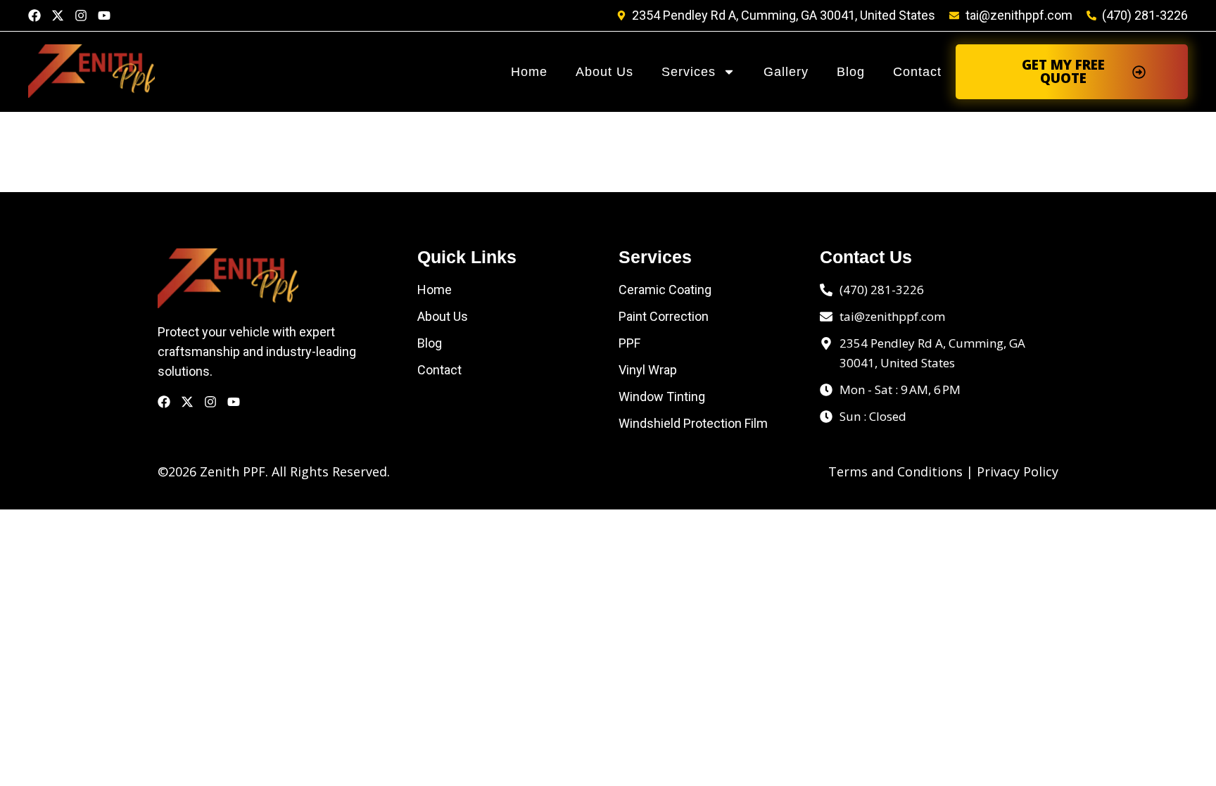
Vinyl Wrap (648, 369)
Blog (851, 71)
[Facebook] (34, 15)
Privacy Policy (1017, 471)
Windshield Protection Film (693, 423)
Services (688, 71)
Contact (917, 71)
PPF (629, 343)
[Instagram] (81, 15)
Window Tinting (662, 396)
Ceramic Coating (665, 289)
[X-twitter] (57, 15)
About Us (604, 71)
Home (529, 71)
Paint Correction (664, 316)
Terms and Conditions (895, 471)
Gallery (786, 71)
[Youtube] (104, 15)
